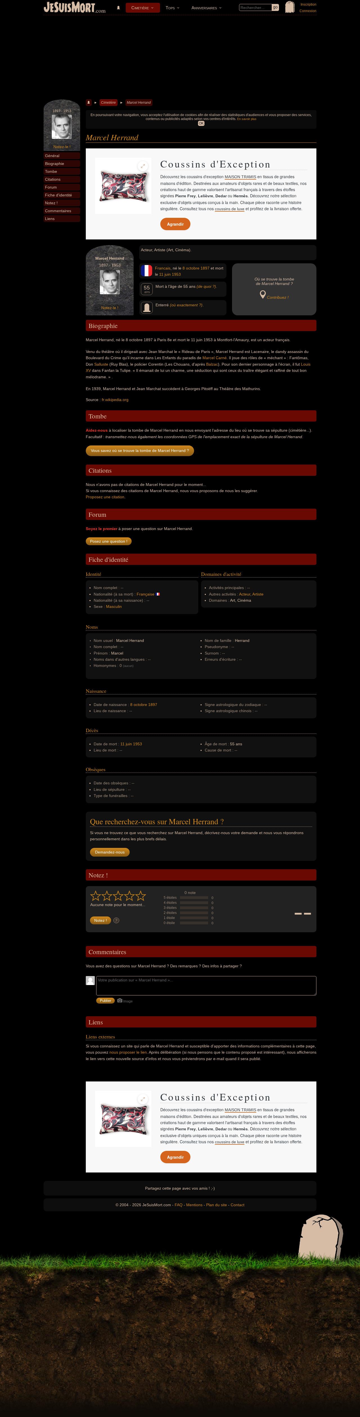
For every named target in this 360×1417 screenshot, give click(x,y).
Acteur (244, 594)
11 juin (165, 274)
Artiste (258, 594)
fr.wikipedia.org (115, 399)
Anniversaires (204, 7)
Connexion (308, 11)
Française (145, 594)
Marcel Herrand (139, 103)
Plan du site (216, 1205)
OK (201, 123)
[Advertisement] (180, 57)
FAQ (179, 1205)
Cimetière (140, 7)
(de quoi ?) (206, 286)
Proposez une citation (105, 497)
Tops (170, 7)
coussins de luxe (229, 209)
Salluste (101, 364)
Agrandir (175, 224)
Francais (162, 268)
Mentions (194, 1205)
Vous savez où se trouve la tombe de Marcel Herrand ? (140, 450)
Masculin (114, 606)
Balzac (212, 364)
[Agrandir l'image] (143, 166)
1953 (176, 274)
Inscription (308, 4)
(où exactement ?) (186, 305)
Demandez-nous (110, 852)
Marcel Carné (214, 358)
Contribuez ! (278, 297)
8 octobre (191, 268)
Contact (237, 1205)
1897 (205, 268)
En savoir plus (246, 119)
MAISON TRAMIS (240, 177)
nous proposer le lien (128, 1052)
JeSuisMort (69, 8)
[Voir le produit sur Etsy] (123, 186)
